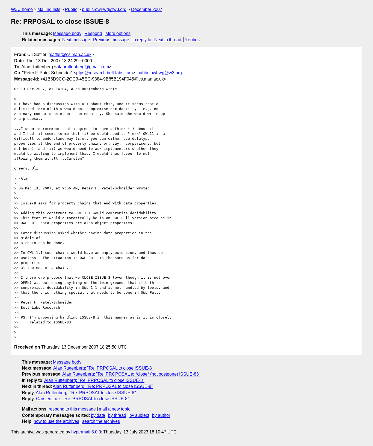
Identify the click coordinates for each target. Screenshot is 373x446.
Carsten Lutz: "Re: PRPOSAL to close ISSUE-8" (82, 398)
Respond (93, 33)
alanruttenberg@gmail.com (83, 66)
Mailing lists (48, 9)
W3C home (22, 9)
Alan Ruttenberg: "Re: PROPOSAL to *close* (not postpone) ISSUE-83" (131, 374)
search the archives (101, 421)
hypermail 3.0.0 (86, 432)
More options (118, 33)
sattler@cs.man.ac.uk (70, 54)
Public (71, 9)
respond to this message (72, 409)
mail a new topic (114, 409)
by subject (139, 415)
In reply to (141, 39)
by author (161, 415)
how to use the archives (56, 421)
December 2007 (146, 9)
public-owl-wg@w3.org (104, 9)
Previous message (111, 39)
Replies (192, 39)
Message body (67, 33)
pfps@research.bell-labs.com (104, 72)
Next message (76, 39)
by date (98, 415)
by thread (117, 415)
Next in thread (167, 39)
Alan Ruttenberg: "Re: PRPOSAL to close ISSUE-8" (103, 368)
